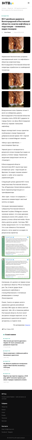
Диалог (27, 325)
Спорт (3, 412)
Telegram (10, 432)
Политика (4, 418)
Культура (4, 421)
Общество (10, 8)
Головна (4, 8)
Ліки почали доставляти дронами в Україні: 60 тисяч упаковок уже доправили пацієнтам (14, 343)
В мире (4, 415)
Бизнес (4, 409)
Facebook (4, 432)
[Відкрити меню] (28, 3)
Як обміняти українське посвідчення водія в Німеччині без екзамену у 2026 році (15, 365)
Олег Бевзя (7, 32)
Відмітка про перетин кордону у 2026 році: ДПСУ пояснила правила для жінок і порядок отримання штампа (15, 378)
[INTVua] (8, 3)
